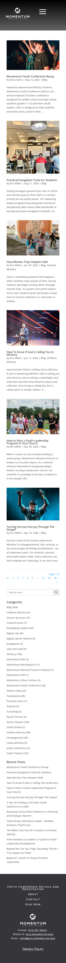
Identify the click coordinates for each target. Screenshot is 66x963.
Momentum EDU (16, 659)
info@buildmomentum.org (37, 938)
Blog (44, 79)
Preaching (12, 711)
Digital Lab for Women (19, 638)
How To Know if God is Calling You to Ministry (30, 353)
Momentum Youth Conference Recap (30, 76)
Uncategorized (15, 737)
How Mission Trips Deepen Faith (27, 262)
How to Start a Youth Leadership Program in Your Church (27, 442)
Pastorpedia (13, 696)
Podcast (11, 706)
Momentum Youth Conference (24, 685)
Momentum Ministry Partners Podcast (28, 669)
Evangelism (13, 643)
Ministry (11, 654)
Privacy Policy (33, 948)
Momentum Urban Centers (22, 680)
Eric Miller (15, 183)
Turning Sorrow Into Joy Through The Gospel (30, 528)
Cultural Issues (15, 622)
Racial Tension (15, 716)
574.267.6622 (37, 930)
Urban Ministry (15, 742)
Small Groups (14, 727)
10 (43, 578)
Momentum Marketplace (21, 664)
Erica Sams (16, 79)
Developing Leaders (18, 628)
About (33, 894)
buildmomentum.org (39, 934)
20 (49, 578)
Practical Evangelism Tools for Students (32, 180)
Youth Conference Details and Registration (33, 887)
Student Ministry (16, 732)
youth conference (16, 748)
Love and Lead (15, 648)
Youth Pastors (14, 753)
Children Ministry (16, 612)
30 (55, 578)
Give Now (33, 904)
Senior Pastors (15, 722)
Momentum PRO (16, 675)
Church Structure (16, 617)
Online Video (14, 690)
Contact (33, 899)
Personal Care (15, 701)
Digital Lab (13, 633)
